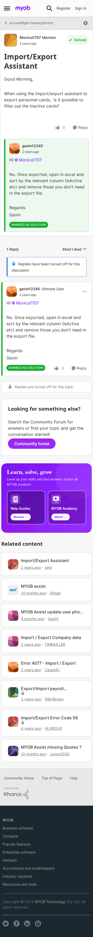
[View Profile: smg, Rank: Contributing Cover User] (13, 564)
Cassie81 (52, 670)
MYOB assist (33, 586)
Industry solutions (17, 876)
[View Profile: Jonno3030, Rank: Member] (13, 751)
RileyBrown (54, 699)
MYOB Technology (50, 901)
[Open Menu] (85, 23)
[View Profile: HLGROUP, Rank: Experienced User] (13, 721)
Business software (18, 828)
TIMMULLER (55, 644)
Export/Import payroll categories (42, 688)
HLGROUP (53, 728)
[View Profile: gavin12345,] (14, 148)
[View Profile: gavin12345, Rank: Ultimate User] (11, 291)
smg (48, 567)
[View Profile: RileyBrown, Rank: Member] (13, 692)
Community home (31, 443)
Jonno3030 (59, 754)
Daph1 (53, 618)
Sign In (81, 8)
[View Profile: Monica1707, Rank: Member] (10, 40)
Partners (10, 860)
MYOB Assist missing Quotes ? (51, 747)
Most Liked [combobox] (75, 249)
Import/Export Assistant (45, 560)
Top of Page (52, 778)
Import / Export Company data (51, 637)
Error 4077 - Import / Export (48, 663)
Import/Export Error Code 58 (49, 717)
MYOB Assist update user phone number (53, 612)
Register (64, 8)
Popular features (16, 844)
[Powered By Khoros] (46, 793)
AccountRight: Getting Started (31, 23)
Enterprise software (19, 852)
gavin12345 (32, 146)
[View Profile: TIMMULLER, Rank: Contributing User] (13, 641)
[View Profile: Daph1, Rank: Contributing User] (13, 616)
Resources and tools (20, 884)
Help (74, 778)
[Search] (49, 8)
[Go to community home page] (23, 8)
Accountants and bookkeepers (29, 868)
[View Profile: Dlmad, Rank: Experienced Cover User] (13, 590)
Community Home (19, 778)
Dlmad (55, 593)
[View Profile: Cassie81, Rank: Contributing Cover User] (13, 667)
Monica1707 (30, 37)
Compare (10, 836)
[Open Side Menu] (7, 8)
